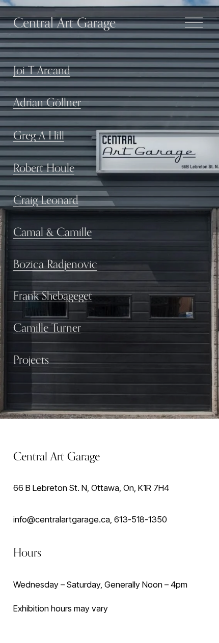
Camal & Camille (52, 232)
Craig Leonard (45, 200)
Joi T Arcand (41, 70)
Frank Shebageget (52, 295)
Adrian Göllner (47, 102)
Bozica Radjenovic (55, 264)
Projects (31, 359)
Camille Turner (47, 327)
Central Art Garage (64, 22)
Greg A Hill (38, 135)
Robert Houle (43, 167)
